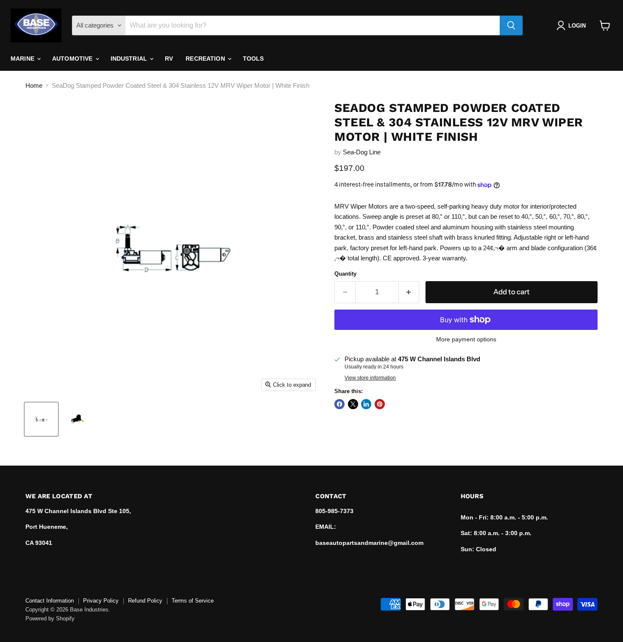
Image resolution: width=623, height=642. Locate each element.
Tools (253, 58)
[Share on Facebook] (339, 404)
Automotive (73, 58)
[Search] (511, 25)
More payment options (466, 339)
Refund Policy (145, 600)
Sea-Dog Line (362, 152)
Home (33, 85)
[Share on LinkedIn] (366, 404)
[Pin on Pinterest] (380, 404)
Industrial (130, 58)
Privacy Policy (101, 600)
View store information (370, 378)
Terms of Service (193, 600)
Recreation (206, 58)
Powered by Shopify (50, 618)
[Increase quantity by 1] (409, 292)
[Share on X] (353, 404)
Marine (23, 58)
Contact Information (49, 600)
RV (169, 58)
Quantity (345, 274)
